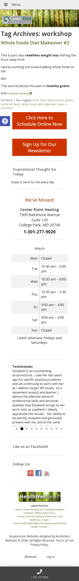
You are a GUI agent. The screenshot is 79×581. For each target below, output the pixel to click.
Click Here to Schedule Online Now (39, 120)
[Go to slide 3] (27, 429)
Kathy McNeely (10, 104)
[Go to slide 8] (51, 429)
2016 (35, 100)
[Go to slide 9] (56, 429)
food (43, 100)
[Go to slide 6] (42, 429)
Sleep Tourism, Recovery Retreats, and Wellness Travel (40, 518)
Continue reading (18, 93)
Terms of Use (64, 540)
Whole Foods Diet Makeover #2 (35, 42)
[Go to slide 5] (37, 429)
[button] (5, 121)
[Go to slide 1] (17, 429)
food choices (56, 100)
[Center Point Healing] (39, 18)
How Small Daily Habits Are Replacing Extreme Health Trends (40, 525)
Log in (50, 557)
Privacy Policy (39, 545)
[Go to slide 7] (47, 429)
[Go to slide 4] (32, 429)
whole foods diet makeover (38, 104)
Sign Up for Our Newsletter (39, 147)
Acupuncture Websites (24, 536)
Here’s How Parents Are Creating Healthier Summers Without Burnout (40, 511)
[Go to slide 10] (61, 429)
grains (69, 100)
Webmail (30, 557)
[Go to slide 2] (22, 429)
